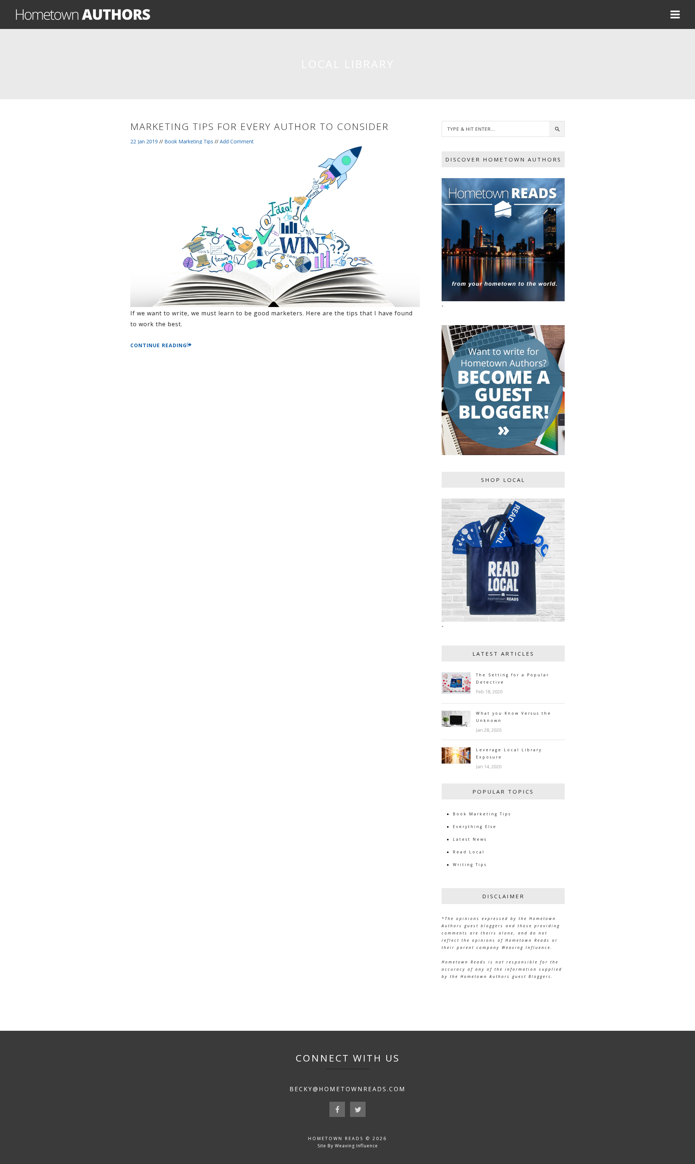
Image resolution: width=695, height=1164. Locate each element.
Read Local (469, 851)
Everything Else (475, 826)
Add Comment (237, 141)
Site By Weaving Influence (347, 1146)
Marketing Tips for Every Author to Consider (259, 126)
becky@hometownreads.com (348, 1089)
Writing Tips (470, 864)
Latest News (470, 839)
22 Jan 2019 (144, 141)
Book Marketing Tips (188, 141)
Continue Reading (158, 345)
